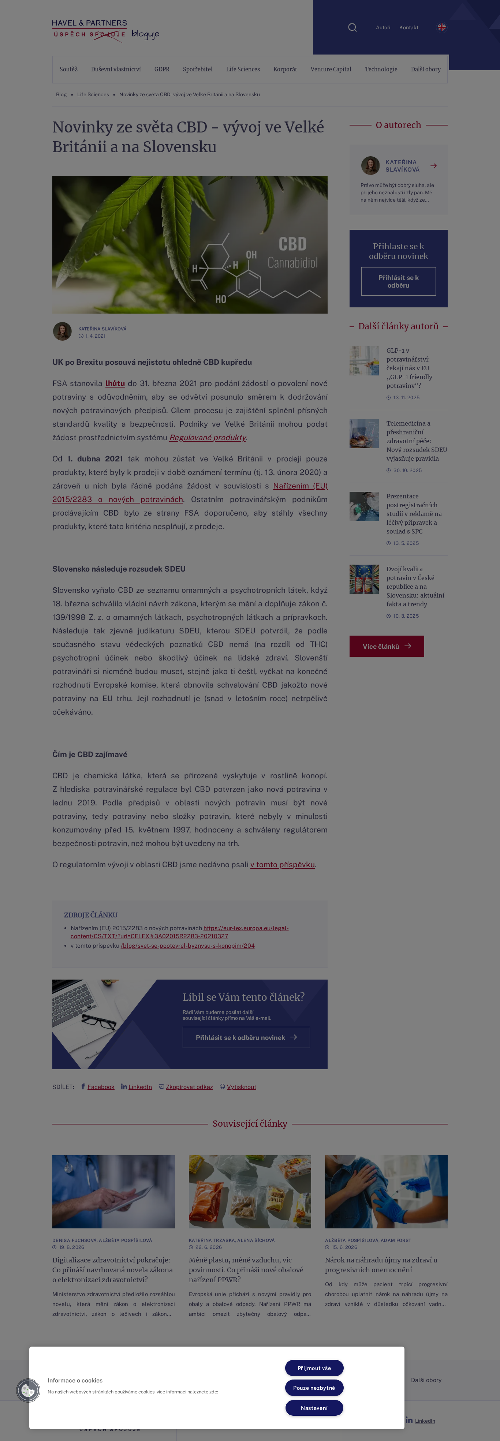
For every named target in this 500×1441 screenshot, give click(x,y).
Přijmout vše (314, 1368)
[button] (28, 1390)
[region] (216, 1388)
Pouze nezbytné (314, 1388)
